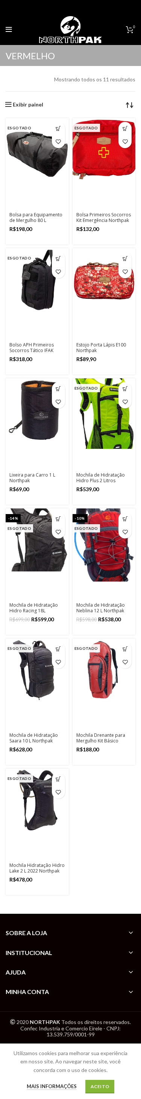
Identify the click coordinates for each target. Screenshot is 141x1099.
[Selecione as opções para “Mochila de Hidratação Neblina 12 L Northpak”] (125, 518)
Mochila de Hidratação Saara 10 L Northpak (33, 738)
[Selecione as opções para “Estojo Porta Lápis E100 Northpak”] (125, 258)
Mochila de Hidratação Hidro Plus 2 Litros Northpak (100, 480)
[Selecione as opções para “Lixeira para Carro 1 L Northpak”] (58, 388)
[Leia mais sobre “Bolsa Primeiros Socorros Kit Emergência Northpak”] (125, 128)
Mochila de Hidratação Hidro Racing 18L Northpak (33, 610)
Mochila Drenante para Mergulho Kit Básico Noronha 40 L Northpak (101, 741)
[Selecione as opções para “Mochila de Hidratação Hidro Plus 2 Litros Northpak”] (125, 388)
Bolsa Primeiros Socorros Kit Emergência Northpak (103, 217)
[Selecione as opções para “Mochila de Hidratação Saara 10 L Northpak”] (58, 648)
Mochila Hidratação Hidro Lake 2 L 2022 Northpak (37, 868)
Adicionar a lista (58, 141)
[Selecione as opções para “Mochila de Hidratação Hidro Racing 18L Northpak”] (58, 518)
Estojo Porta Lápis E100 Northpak (101, 348)
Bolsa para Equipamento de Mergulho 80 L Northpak (35, 220)
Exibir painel (28, 104)
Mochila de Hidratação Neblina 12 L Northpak (100, 608)
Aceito (100, 1086)
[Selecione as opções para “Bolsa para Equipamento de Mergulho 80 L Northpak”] (58, 128)
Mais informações (52, 1086)
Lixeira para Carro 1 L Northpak (32, 478)
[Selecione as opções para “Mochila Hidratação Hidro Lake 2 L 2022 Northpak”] (58, 779)
